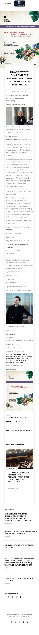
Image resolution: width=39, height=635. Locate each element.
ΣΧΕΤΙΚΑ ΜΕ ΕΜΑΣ (13, 614)
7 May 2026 (7, 536)
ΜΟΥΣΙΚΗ (19, 65)
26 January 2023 (13, 488)
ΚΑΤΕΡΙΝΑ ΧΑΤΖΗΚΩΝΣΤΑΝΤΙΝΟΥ (20, 89)
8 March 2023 (15, 91)
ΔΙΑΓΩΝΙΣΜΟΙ (25, 617)
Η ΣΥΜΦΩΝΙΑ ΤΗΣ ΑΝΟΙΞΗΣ (16, 418)
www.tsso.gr (10, 334)
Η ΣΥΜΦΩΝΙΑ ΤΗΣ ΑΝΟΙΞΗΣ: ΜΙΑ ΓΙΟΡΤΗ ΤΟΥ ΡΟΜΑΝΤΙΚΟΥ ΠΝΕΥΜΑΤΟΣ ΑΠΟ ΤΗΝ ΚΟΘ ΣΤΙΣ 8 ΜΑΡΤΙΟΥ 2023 (19, 477)
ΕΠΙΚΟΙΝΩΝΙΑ (13, 617)
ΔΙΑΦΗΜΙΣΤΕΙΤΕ (27, 614)
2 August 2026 (8, 523)
